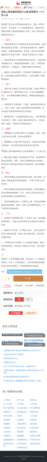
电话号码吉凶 (35, 444)
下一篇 (27, 278)
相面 (21, 19)
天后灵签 (7, 432)
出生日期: (8, 306)
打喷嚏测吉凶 (22, 440)
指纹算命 (33, 432)
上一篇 (6, 279)
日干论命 (20, 400)
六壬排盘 (33, 404)
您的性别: (8, 299)
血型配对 (7, 424)
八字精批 (15, 313)
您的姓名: (8, 293)
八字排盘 (20, 404)
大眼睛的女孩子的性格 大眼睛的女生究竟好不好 (22, 350)
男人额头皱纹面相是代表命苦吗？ (17, 377)
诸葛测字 (20, 432)
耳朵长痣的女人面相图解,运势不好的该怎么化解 (22, 381)
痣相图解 (20, 436)
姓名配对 (7, 420)
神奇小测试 (8, 416)
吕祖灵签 (7, 428)
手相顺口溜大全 (10, 362)
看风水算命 (34, 412)
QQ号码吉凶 (21, 444)
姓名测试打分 (22, 412)
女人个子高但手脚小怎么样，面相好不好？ (20, 366)
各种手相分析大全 (11, 358)
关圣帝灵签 (34, 428)
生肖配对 (20, 420)
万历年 (19, 416)
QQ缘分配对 (21, 424)
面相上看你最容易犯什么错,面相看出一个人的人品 (24, 272)
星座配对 (33, 420)
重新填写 (31, 313)
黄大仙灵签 (21, 428)
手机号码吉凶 (35, 440)
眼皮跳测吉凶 (9, 440)
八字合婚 (33, 416)
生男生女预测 (35, 436)
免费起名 (7, 412)
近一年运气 (8, 404)
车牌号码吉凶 (22, 448)
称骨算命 (33, 400)
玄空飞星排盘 (9, 408)
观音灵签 (33, 424)
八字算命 (7, 400)
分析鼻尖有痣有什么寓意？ (14, 354)
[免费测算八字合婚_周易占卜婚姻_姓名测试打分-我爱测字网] (23, 3)
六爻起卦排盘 (22, 408)
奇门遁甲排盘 (35, 408)
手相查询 (7, 436)
